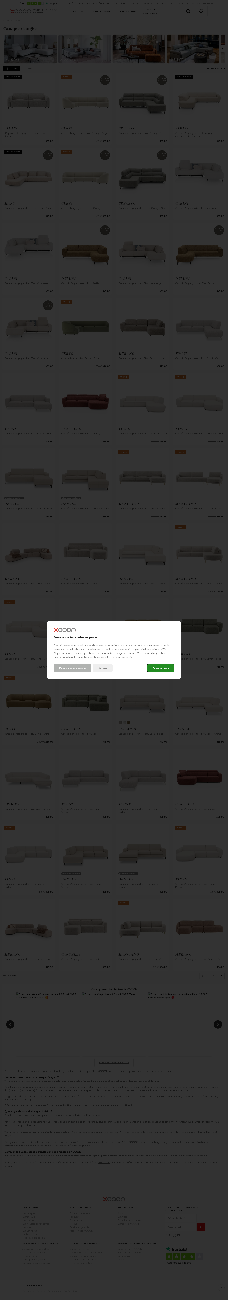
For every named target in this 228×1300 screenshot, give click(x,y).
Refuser (102, 668)
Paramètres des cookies (72, 668)
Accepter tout (161, 668)
